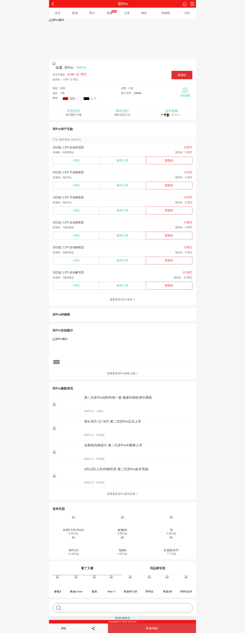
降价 (144, 13)
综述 (57, 13)
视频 (109, 13)
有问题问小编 (73, 112)
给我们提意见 (122, 618)
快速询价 (152, 628)
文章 (127, 13)
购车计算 (122, 160)
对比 (187, 13)
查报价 (182, 75)
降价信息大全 (122, 112)
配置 (75, 13)
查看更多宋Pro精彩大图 (121, 373)
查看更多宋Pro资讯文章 (121, 493)
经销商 (165, 13)
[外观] (73, 339)
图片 (92, 13)
